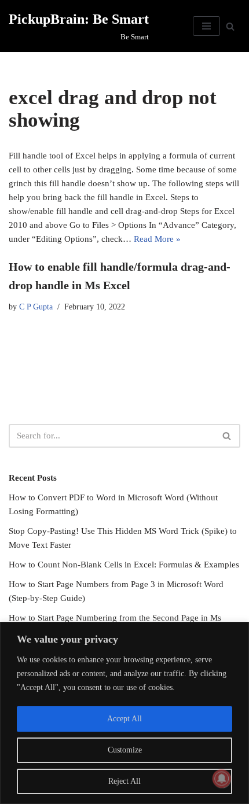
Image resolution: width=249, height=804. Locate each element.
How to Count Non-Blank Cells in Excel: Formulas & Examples (124, 564)
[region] (124, 713)
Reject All (124, 781)
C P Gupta (36, 307)
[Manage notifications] (222, 778)
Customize (125, 750)
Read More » (157, 239)
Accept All (124, 718)
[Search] (230, 26)
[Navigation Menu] (206, 26)
